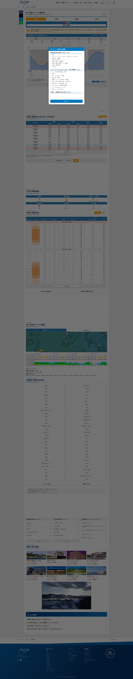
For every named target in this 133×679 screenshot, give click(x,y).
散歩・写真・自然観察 (57, 61)
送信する (66, 101)
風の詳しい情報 (56, 77)
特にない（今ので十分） (58, 89)
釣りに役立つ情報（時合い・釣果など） (62, 81)
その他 (53, 66)
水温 (53, 73)
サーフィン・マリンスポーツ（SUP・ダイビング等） (65, 56)
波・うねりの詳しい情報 (58, 75)
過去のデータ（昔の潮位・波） (59, 83)
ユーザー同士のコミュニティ (59, 87)
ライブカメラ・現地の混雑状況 (59, 85)
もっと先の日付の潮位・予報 (59, 71)
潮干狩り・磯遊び (56, 58)
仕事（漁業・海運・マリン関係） (60, 63)
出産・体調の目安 (56, 65)
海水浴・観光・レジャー (58, 59)
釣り (53, 54)
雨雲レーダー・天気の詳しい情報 (60, 79)
